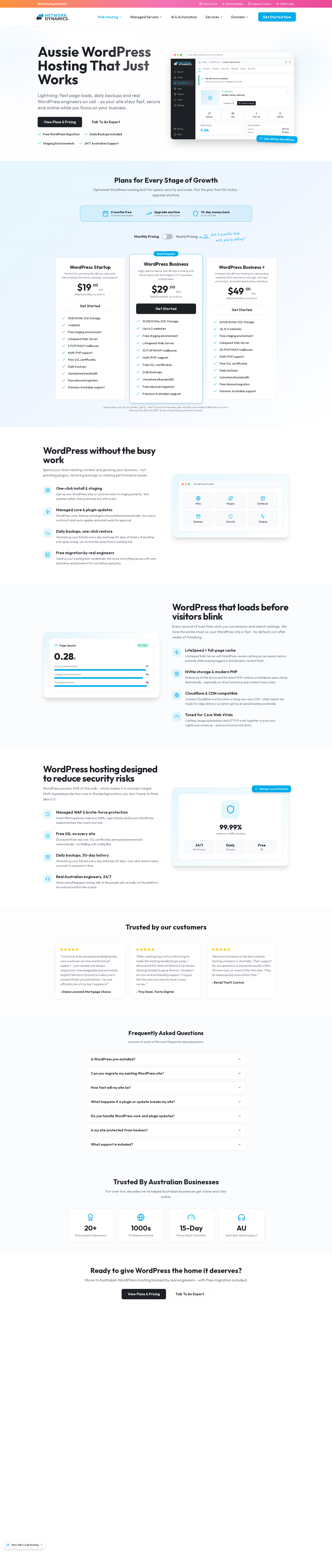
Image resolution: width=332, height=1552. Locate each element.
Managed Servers (144, 17)
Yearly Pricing (187, 236)
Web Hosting (108, 17)
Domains (238, 17)
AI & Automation (184, 17)
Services (212, 17)
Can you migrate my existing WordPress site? (127, 1073)
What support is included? (112, 1144)
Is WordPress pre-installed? (113, 1059)
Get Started (90, 306)
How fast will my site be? (111, 1087)
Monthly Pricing (146, 236)
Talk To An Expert (105, 122)
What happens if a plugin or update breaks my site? (133, 1102)
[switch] (167, 236)
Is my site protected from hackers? (119, 1130)
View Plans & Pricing (60, 122)
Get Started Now (277, 17)
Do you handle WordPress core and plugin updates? (133, 1116)
